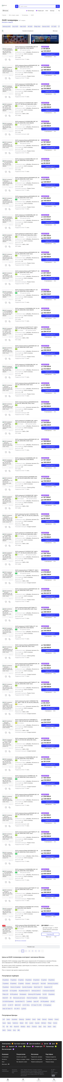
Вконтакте (4, 1064)
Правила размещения (36, 1061)
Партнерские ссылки (51, 1059)
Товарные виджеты (51, 1057)
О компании (5, 1057)
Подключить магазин (36, 1057)
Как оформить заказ (21, 1061)
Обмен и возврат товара (22, 1059)
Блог (3, 1061)
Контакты (4, 1059)
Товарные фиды (50, 1061)
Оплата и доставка (21, 1057)
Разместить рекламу (36, 1059)
